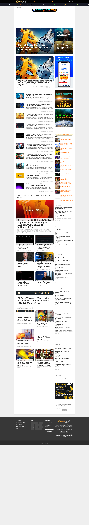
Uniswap (48, 7)
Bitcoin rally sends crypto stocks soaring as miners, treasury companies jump (39, 154)
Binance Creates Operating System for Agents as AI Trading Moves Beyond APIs (63, 335)
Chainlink (57, 7)
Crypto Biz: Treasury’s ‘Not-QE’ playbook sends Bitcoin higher (38, 164)
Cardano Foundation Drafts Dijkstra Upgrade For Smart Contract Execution (63, 280)
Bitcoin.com (47, 111)
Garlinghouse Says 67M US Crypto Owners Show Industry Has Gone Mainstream (63, 288)
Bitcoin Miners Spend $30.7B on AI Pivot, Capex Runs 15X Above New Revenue (24, 320)
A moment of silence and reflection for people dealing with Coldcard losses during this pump (63, 303)
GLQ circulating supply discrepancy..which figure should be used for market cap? (63, 212)
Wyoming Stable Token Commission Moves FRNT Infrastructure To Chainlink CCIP (63, 299)
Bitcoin (23, 7)
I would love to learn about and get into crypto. (63, 264)
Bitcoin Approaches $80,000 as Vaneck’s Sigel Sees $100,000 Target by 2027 (23, 283)
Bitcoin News (43, 111)
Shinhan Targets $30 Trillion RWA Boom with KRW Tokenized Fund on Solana (39, 184)
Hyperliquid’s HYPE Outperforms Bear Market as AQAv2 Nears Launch (23, 246)
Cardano (36, 7)
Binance (32, 7)
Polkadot (41, 7)
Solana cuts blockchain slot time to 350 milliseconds (44, 323)
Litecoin (52, 7)
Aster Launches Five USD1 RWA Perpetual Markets (43, 337)
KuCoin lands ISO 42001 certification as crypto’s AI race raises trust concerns (63, 371)
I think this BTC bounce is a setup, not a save (62, 327)
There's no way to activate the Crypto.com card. (63, 341)
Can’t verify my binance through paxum (61, 321)
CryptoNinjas (46, 191)
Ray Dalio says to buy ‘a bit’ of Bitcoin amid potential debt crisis (39, 94)
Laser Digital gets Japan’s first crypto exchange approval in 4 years (24, 343)
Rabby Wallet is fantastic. (59, 361)
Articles (57, 136)
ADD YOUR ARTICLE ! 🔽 (64, 134)
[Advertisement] (44, 20)
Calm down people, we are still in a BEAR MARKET (63, 348)
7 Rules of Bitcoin (58, 355)
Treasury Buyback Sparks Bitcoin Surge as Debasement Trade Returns (39, 134)
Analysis (69, 7)
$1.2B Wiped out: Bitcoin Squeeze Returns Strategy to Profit (23, 264)
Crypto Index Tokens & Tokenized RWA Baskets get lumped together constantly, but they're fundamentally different (64, 331)
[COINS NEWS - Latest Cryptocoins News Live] (21, 1)
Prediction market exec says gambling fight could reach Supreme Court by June (63, 208)
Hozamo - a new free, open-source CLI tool (62, 358)
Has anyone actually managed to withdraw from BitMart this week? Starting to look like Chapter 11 (63, 219)
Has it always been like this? (59, 295)
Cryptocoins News (40, 101)
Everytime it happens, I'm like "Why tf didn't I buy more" (64, 378)
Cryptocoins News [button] (33, 1)
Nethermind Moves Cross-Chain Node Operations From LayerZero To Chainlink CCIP (63, 306)
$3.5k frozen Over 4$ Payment (60, 215)
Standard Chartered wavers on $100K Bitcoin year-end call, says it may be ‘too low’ (44, 363)
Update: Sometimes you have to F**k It (61, 277)
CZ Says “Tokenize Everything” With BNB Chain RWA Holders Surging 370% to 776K (33, 300)
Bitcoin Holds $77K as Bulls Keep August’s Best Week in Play (38, 124)
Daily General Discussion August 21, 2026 (62, 270)
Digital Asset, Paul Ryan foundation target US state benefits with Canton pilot (39, 144)
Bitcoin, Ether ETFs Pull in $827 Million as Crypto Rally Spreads (38, 174)
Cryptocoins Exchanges (21, 426)
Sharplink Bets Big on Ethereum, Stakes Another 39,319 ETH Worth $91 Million (44, 246)
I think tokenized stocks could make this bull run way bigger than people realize (64, 284)
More (18, 428)
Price (66, 7)
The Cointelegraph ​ (20, 90)
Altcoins (62, 7)
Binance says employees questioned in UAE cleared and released (24, 363)
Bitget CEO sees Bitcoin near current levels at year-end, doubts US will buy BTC (34, 83)
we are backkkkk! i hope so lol (60, 229)
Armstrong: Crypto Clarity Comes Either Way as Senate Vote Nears (43, 283)
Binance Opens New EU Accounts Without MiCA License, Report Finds (38, 104)
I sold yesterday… (58, 368)
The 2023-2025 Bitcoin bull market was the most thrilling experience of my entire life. (63, 365)
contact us (60, 434)
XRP (45, 7)
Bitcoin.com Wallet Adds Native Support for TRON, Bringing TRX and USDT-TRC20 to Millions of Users (34, 224)
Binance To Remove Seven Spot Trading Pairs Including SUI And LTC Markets (62, 254)
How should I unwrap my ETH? (60, 257)
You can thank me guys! (59, 267)
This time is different (58, 338)
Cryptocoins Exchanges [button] (52, 1)
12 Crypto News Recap (59, 324)
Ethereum (27, 7)
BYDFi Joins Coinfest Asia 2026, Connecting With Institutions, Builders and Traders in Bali (44, 265)
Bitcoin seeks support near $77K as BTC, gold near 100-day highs (39, 114)
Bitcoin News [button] (41, 1)
